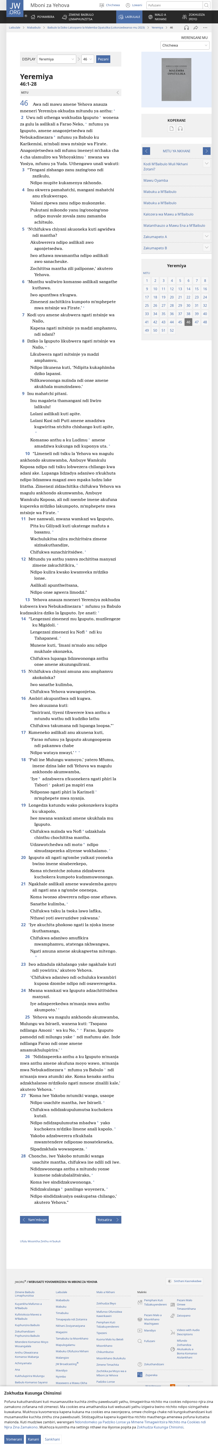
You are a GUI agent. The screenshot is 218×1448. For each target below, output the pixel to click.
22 (23, 925)
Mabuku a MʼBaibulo (159, 191)
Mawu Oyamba (155, 180)
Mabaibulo (34, 27)
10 (27, 453)
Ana (17, 1369)
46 (26, 103)
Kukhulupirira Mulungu (29, 1376)
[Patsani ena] (196, 27)
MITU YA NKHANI (176, 151)
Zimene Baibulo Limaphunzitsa (24, 1294)
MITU (146, 273)
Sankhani (52, 1439)
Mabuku (61, 1306)
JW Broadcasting (67, 1364)
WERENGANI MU (194, 37)
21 (23, 884)
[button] (86, 16)
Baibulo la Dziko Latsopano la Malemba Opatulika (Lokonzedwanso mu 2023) (96, 27)
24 (23, 990)
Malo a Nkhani (105, 1292)
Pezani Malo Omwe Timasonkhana (183, 1304)
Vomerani (14, 1439)
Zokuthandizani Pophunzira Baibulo (27, 1334)
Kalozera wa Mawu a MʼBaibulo (168, 214)
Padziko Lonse (105, 1382)
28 (23, 1156)
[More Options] (205, 27)
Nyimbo (61, 1376)
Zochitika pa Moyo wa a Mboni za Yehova (111, 1373)
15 (23, 671)
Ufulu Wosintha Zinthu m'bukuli (40, 1241)
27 (23, 1095)
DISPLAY (28, 59)
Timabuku (62, 1313)
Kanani (33, 1439)
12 (23, 559)
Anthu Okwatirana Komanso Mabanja (27, 1355)
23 (23, 964)
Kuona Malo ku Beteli (109, 1339)
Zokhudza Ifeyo (106, 1303)
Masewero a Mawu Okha (71, 1383)
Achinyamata (23, 1363)
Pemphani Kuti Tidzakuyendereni (107, 1324)
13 (27, 600)
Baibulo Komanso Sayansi (31, 1382)
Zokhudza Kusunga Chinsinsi (160, 1427)
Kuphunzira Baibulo (27, 1325)
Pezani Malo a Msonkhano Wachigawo (149, 1319)
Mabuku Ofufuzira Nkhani (72, 1351)
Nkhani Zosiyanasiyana (70, 1326)
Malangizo (62, 1358)
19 (23, 805)
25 (27, 1017)
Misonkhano (104, 1346)
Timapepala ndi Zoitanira (71, 1319)
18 (23, 760)
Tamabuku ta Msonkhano (72, 1338)
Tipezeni (101, 1333)
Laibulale (14, 27)
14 (23, 619)
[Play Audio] (186, 27)
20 (23, 857)
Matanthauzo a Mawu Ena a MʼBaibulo (174, 225)
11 (23, 519)
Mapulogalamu (65, 1345)
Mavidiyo (61, 1370)
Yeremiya (157, 27)
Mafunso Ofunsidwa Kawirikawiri (109, 1314)
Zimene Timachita (107, 1365)
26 (27, 1056)
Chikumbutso (105, 1352)
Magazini (61, 1332)
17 (23, 732)
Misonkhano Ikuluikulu (111, 1358)
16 (23, 698)
